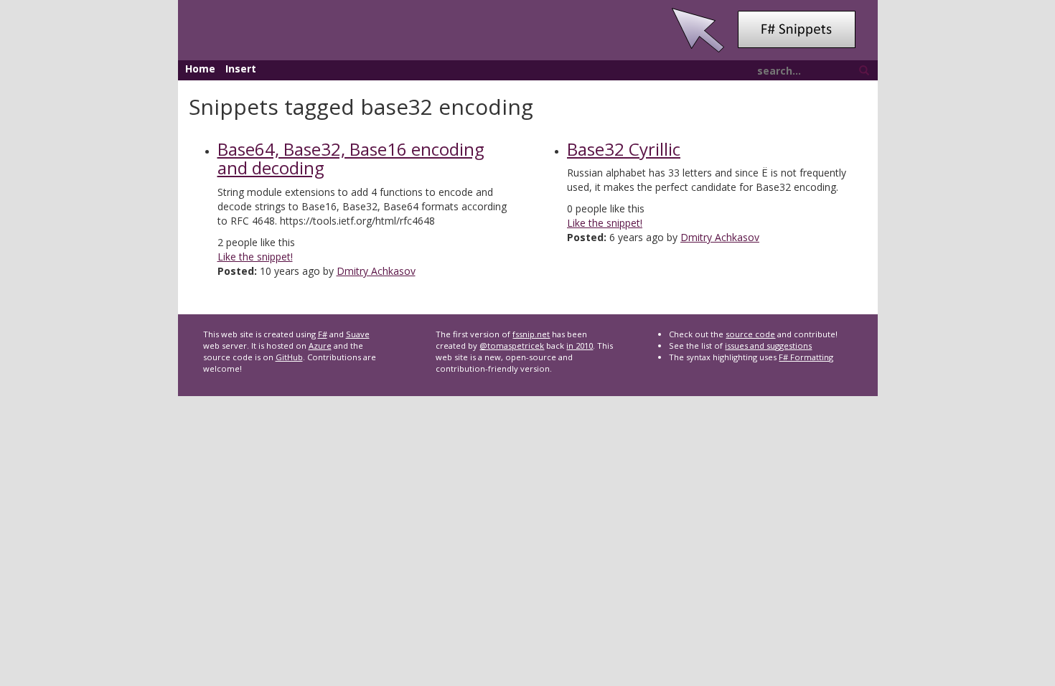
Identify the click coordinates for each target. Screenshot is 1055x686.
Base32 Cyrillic (623, 149)
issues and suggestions (768, 345)
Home (200, 68)
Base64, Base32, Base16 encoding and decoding (350, 158)
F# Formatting (806, 357)
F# (322, 334)
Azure (320, 345)
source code (750, 334)
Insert (240, 68)
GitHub (289, 357)
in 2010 (579, 345)
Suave (358, 334)
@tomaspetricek (511, 345)
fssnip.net (531, 334)
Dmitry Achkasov (376, 271)
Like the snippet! (255, 256)
